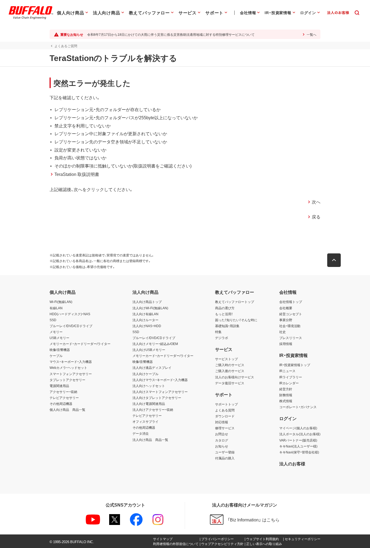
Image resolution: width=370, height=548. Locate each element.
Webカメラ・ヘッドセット (68, 367)
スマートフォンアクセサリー (71, 373)
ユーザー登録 (225, 452)
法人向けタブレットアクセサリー (156, 397)
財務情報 (285, 394)
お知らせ (221, 446)
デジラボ (221, 337)
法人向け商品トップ (147, 301)
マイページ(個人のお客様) (298, 427)
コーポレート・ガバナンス (298, 406)
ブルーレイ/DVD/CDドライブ (71, 325)
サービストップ (226, 358)
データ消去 (140, 433)
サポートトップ (226, 404)
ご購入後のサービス (229, 370)
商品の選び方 (225, 307)
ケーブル (56, 355)
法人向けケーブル (145, 373)
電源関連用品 (59, 385)
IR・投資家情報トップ (294, 364)
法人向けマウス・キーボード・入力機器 (160, 379)
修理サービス (225, 427)
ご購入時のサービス (229, 364)
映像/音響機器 (60, 349)
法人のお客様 (292, 463)
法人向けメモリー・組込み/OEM (155, 343)
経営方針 (285, 388)
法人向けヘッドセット (148, 385)
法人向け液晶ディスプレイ (151, 367)
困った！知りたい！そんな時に (236, 319)
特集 (218, 331)
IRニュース (287, 370)
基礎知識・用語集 (227, 325)
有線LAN (56, 307)
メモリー (56, 331)
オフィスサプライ (145, 421)
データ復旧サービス (229, 383)
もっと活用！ (224, 313)
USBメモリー (59, 337)
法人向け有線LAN (145, 313)
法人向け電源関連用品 (148, 403)
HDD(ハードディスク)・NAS (70, 313)
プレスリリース (290, 337)
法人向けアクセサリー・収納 (152, 409)
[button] (334, 260)
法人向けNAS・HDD (146, 325)
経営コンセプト (290, 313)
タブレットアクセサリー (67, 379)
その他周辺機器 (61, 403)
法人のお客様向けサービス (234, 377)
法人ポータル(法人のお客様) (299, 433)
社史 (282, 331)
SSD (53, 319)
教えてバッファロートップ (234, 301)
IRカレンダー (289, 383)
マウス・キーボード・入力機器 (71, 361)
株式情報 (285, 400)
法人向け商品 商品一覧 (150, 439)
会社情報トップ (290, 301)
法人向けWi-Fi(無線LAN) (150, 307)
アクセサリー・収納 (63, 391)
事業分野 (285, 319)
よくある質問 (225, 410)
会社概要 (285, 307)
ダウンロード (225, 416)
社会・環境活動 (289, 325)
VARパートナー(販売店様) (298, 440)
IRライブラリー (290, 377)
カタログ (221, 440)
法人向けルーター (145, 319)
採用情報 (285, 343)
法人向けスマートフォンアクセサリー (160, 391)
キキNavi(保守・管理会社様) (299, 452)
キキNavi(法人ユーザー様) (298, 446)
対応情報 (221, 422)
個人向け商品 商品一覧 (67, 409)
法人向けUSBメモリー (148, 349)
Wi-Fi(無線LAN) (61, 301)
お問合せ (221, 433)
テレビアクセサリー (64, 397)
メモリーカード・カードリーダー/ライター (80, 343)
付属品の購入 (225, 458)
